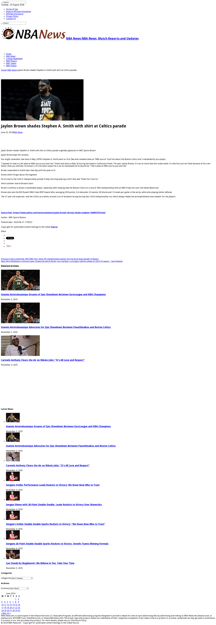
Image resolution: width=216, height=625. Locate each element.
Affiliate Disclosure (14, 14)
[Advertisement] (30, 46)
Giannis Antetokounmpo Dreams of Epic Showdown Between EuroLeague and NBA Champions (53, 294)
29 (16, 610)
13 (11, 605)
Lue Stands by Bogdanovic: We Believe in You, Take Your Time (40, 563)
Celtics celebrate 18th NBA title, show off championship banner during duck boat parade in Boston (50, 259)
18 (5, 608)
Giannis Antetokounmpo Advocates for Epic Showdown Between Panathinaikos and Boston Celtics (56, 327)
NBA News (10, 56)
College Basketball (14, 58)
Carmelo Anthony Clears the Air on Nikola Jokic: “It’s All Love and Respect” (43, 360)
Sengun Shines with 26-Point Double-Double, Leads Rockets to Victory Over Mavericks (54, 504)
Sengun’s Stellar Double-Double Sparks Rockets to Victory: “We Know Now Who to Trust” (55, 524)
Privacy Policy (12, 16)
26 (8, 610)
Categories (6, 578)
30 (19, 610)
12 (8, 605)
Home (8, 54)
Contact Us (11, 18)
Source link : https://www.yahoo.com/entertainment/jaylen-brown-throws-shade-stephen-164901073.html (53, 212)
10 (2, 605)
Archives (5, 588)
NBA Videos (11, 66)
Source (54, 227)
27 (11, 610)
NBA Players (11, 61)
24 (2, 610)
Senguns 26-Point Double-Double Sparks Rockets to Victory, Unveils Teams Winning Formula (57, 543)
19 (8, 608)
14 (13, 605)
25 (5, 610)
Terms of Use (12, 9)
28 (13, 610)
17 (2, 608)
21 (13, 608)
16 (19, 605)
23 (19, 608)
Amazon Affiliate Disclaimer (18, 11)
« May (3, 613)
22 (16, 608)
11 (5, 605)
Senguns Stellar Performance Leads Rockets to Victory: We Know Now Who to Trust (53, 485)
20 (11, 608)
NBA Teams (11, 63)
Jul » (9, 613)
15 (16, 605)
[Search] (2, 2)
